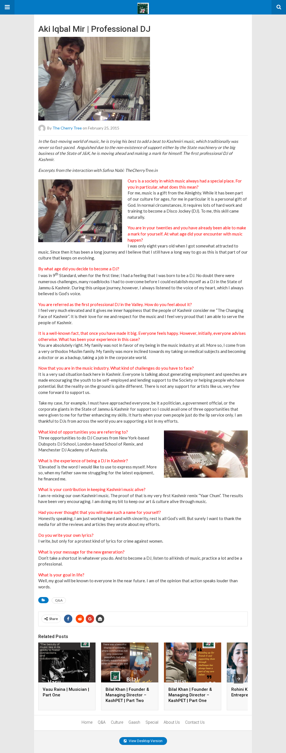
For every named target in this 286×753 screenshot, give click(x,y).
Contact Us (195, 722)
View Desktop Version (145, 741)
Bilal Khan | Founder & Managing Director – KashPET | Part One (190, 695)
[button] (7, 7)
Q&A (59, 600)
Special (152, 722)
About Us (172, 722)
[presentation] (238, 679)
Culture (117, 722)
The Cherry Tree (67, 128)
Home (87, 722)
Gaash (134, 722)
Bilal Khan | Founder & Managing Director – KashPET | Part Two (127, 695)
